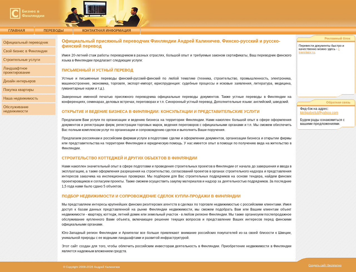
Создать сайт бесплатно (325, 265)
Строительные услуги (21, 60)
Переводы (54, 31)
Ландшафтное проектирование (16, 70)
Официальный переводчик (25, 42)
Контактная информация (106, 31)
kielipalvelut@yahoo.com (319, 113)
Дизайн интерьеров (19, 81)
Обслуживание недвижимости (15, 109)
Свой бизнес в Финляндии (25, 51)
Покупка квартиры (18, 90)
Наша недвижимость (20, 98)
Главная (16, 31)
